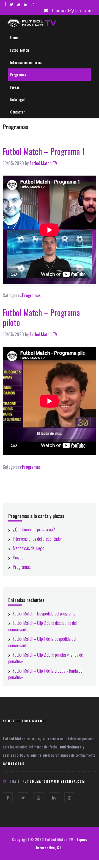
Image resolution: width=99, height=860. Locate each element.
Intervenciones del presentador (37, 539)
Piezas (18, 557)
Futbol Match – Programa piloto (41, 317)
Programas (31, 295)
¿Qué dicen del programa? (34, 529)
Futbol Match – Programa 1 (44, 151)
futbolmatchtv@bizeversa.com (72, 10)
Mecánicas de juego (28, 548)
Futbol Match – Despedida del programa (44, 613)
